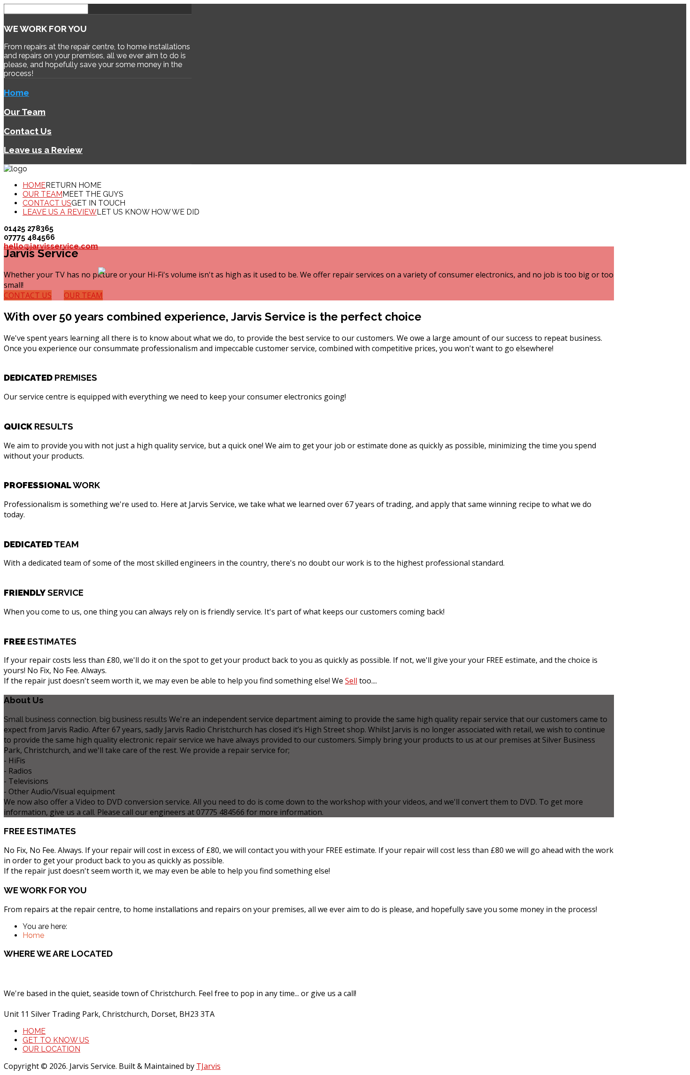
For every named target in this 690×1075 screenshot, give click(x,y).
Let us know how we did (148, 211)
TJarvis (208, 1066)
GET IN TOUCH (98, 203)
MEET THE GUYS (92, 194)
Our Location (51, 1048)
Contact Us (28, 131)
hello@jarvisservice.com (51, 246)
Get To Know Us (56, 1040)
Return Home (73, 185)
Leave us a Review (43, 150)
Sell (351, 681)
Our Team (25, 112)
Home (16, 92)
